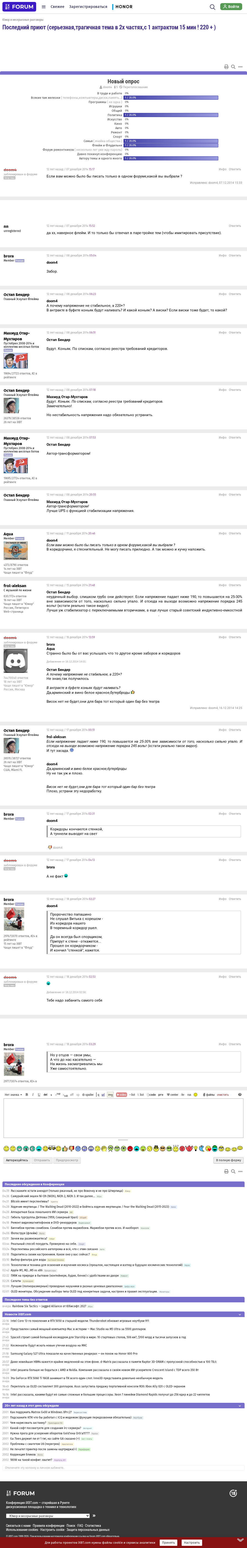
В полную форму (228, 1160)
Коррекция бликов (23, 1454)
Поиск (71, 1525)
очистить (223, 1094)
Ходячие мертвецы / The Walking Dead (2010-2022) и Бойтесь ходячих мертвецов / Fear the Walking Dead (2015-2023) (90, 1206)
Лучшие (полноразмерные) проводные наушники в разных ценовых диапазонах (67, 1286)
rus (189, 1094)
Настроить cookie (52, 1529)
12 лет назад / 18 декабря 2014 (71, 899)
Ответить (235, 169)
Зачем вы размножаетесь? (29, 1238)
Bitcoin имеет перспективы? (30, 1201)
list (140, 1094)
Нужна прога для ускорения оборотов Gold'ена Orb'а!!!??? (50, 1433)
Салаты (16, 1281)
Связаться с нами (18, 1525)
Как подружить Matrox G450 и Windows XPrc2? (41, 1412)
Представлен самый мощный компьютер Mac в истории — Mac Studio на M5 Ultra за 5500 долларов (78, 1329)
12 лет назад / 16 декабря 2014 (71, 637)
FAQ (80, 1525)
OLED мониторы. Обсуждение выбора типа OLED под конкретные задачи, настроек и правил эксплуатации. (84, 1291)
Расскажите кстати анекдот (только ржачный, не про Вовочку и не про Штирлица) (67, 1191)
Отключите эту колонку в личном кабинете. (34, 1467)
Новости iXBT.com (18, 1314)
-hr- (183, 1094)
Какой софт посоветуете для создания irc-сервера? (45, 1428)
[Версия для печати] (226, 67)
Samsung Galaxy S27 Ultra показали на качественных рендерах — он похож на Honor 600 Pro (74, 1353)
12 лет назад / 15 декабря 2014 (71, 585)
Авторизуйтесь (17, 1160)
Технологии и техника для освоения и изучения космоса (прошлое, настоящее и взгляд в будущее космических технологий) (97, 1265)
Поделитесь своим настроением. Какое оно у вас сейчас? (50, 1254)
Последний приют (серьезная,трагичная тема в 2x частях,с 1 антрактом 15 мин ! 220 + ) (109, 27)
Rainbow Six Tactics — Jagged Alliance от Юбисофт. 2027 (49, 1306)
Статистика (93, 1525)
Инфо (222, 169)
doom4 (107, 87)
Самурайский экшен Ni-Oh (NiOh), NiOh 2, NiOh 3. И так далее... (53, 1196)
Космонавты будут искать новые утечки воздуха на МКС (49, 1345)
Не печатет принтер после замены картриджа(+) (43, 1449)
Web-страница (13, 611)
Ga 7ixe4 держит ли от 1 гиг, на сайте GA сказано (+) (45, 1438)
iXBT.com (13, 1536)
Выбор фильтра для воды (28, 1259)
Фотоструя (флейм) (24, 1233)
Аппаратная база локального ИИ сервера (39, 1212)
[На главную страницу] (19, 7)
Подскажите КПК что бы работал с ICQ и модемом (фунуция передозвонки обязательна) (70, 1417)
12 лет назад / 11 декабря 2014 (71, 533)
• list (132, 1094)
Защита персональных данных (88, 1529)
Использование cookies (22, 1529)
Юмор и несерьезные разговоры (22, 19)
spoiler (89, 1094)
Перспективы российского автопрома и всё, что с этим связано (54, 1249)
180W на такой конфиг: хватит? (31, 1460)
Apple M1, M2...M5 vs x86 (26, 1270)
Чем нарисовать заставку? (28, 1422)
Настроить (192, 1543)
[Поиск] (212, 6)
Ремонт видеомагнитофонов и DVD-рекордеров (44, 1222)
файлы (210, 1094)
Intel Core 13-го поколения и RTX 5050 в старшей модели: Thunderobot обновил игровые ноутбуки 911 (80, 1321)
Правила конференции (48, 1525)
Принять (168, 1543)
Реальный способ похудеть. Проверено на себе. (44, 1244)
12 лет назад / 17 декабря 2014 (71, 730)
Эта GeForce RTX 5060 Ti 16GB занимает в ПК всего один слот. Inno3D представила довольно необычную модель (87, 1378)
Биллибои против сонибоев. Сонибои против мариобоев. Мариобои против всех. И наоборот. (75, 1228)
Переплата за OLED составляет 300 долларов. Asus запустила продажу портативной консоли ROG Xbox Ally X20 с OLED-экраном (98, 1386)
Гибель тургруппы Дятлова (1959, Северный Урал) (44, 1217)
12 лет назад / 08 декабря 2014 (71, 255)
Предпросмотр (67, 1160)
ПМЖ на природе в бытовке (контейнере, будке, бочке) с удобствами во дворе (65, 1275)
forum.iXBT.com (97, 1536)
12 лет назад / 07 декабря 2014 (71, 169)
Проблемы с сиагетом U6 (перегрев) (35, 1444)
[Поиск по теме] (233, 67)
